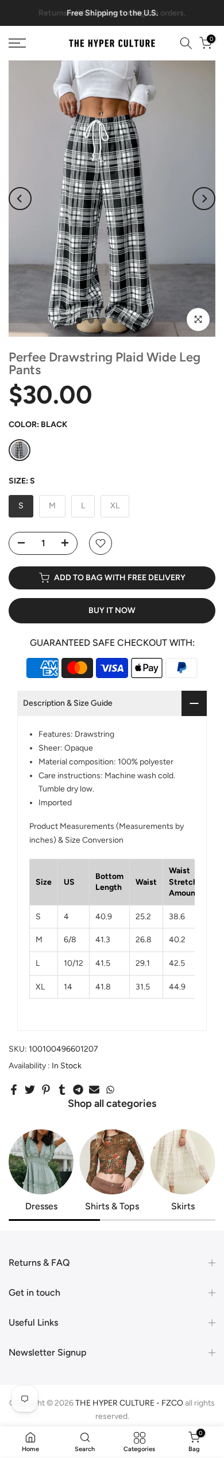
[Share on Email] (94, 1089)
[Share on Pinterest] (46, 1089)
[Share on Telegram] (78, 1089)
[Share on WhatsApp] (110, 1089)
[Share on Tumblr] (62, 1089)
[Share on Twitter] (30, 1089)
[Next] (203, 198)
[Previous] (20, 198)
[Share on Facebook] (14, 1089)
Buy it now (112, 610)
